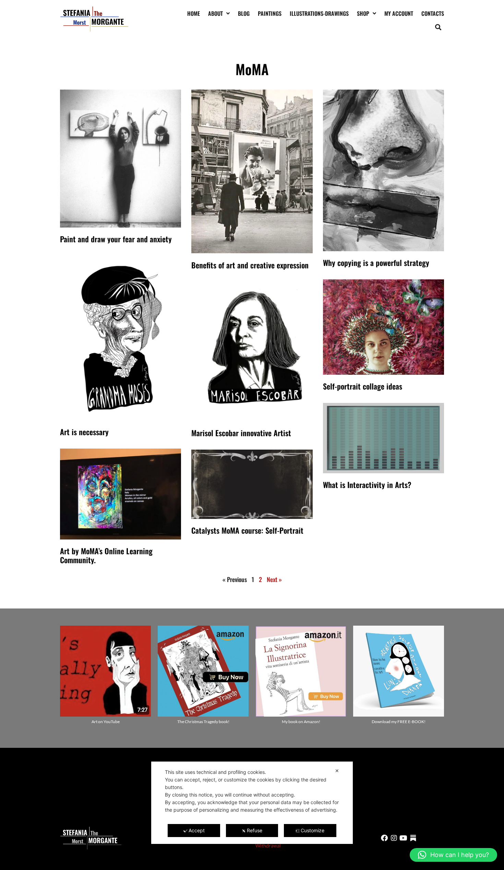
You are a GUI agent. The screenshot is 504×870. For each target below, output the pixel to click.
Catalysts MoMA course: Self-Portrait (247, 530)
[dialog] (252, 803)
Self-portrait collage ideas (362, 386)
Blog (244, 13)
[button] (438, 27)
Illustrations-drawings (319, 13)
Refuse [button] (254, 830)
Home (193, 13)
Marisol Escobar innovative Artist (241, 432)
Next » (274, 579)
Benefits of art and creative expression (250, 264)
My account (398, 13)
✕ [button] (337, 771)
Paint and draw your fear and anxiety (116, 238)
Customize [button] (312, 830)
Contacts (432, 13)
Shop (363, 13)
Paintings (269, 13)
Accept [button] (197, 830)
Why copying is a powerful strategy (376, 262)
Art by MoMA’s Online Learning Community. (106, 555)
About (215, 13)
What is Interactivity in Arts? (367, 484)
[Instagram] (394, 838)
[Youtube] (403, 838)
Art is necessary (84, 431)
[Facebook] (384, 838)
